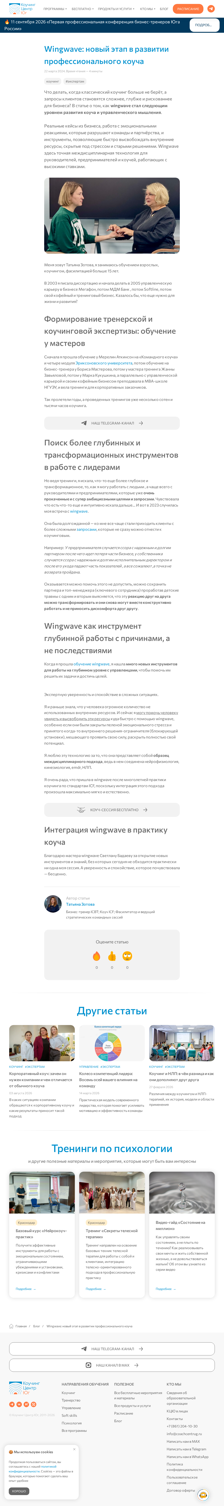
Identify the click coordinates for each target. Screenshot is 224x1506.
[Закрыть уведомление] (74, 1449)
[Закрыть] (217, 25)
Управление (71, 1408)
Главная (21, 1326)
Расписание (123, 1413)
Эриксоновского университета (103, 363)
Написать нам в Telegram (186, 1449)
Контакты (175, 1419)
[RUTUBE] (26, 1404)
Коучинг (68, 1393)
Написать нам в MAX (183, 1441)
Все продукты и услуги (132, 1405)
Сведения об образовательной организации (181, 1398)
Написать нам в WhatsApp (187, 1456)
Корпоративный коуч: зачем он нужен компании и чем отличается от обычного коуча (40, 1079)
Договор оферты (181, 1490)
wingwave (79, 511)
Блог (36, 1326)
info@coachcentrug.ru (184, 1434)
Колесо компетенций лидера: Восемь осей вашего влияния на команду (108, 1079)
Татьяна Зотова (80, 904)
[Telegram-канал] (12, 1404)
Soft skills (69, 1415)
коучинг (52, 81)
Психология (72, 1423)
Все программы (74, 1430)
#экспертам (75, 81)
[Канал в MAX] (33, 1404)
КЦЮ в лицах (177, 1411)
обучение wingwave (92, 663)
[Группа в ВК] (19, 1404)
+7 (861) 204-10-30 (182, 1426)
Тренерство (71, 1400)
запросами (86, 529)
